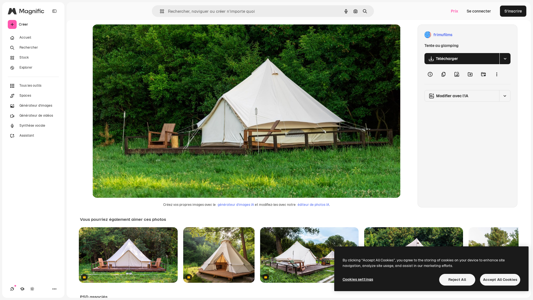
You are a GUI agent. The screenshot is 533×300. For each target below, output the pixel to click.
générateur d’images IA (236, 204)
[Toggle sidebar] (54, 11)
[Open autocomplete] (159, 11)
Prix (454, 11)
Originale (129, 35)
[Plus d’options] (496, 74)
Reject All (457, 279)
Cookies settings (358, 279)
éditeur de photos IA (313, 204)
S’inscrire (513, 11)
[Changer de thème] (32, 288)
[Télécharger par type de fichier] (505, 58)
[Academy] (22, 288)
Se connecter (479, 11)
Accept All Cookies (500, 279)
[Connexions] (12, 288)
